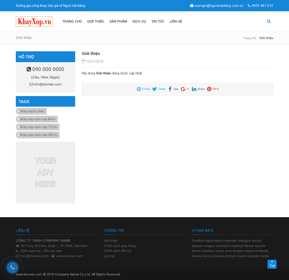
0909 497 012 (262, 6)
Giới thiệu (111, 241)
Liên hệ (109, 256)
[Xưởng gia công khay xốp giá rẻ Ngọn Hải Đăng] (34, 21)
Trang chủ (249, 38)
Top (272, 266)
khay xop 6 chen (32, 111)
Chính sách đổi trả (117, 251)
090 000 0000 (47, 69)
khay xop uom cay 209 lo (38, 135)
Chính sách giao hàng (120, 246)
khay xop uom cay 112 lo (38, 127)
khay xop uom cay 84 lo (37, 119)
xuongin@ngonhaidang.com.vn (219, 6)
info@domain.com (47, 84)
